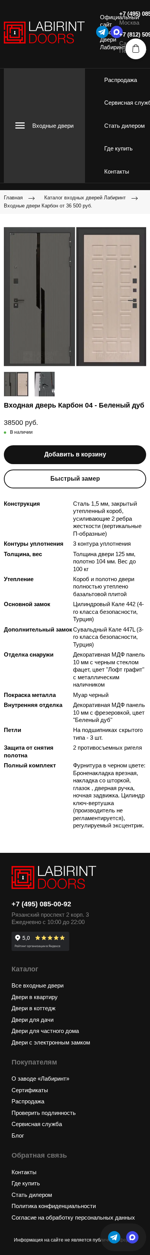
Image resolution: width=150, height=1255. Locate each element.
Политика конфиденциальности (54, 1206)
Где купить (118, 148)
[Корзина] (135, 48)
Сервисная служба (37, 1124)
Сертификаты (30, 1090)
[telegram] (102, 32)
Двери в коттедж (33, 1008)
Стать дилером (124, 125)
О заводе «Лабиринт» (40, 1078)
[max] (132, 1237)
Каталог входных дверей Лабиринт (85, 198)
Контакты (116, 171)
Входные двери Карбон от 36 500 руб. (48, 206)
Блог (18, 1135)
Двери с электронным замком (51, 1042)
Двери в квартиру (35, 997)
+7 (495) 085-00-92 (41, 904)
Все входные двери (37, 985)
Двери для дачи (32, 1019)
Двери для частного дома (45, 1031)
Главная (13, 198)
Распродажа (120, 80)
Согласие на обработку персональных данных (73, 1217)
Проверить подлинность (44, 1113)
